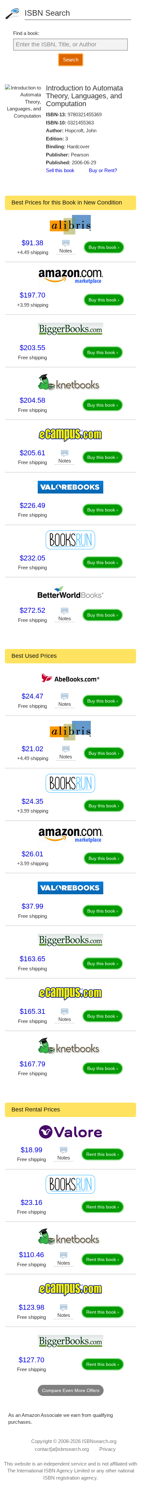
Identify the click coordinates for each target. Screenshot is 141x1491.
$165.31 (32, 1011)
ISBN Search (47, 12)
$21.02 (32, 749)
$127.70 (31, 1360)
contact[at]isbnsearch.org (62, 1449)
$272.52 (32, 610)
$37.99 (32, 906)
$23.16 (31, 1202)
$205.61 (32, 453)
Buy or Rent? (103, 170)
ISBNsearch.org (99, 1441)
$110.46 (31, 1255)
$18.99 (31, 1150)
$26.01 (32, 854)
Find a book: (26, 33)
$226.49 (32, 505)
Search (70, 59)
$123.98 (31, 1307)
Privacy (107, 1449)
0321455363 (81, 122)
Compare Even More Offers (70, 1390)
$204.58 (32, 400)
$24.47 (32, 696)
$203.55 (32, 348)
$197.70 (32, 295)
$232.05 (32, 558)
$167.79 (32, 1064)
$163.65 (32, 959)
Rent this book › (102, 1154)
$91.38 (32, 243)
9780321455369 (85, 114)
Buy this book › (104, 247)
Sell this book (60, 170)
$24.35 (32, 801)
